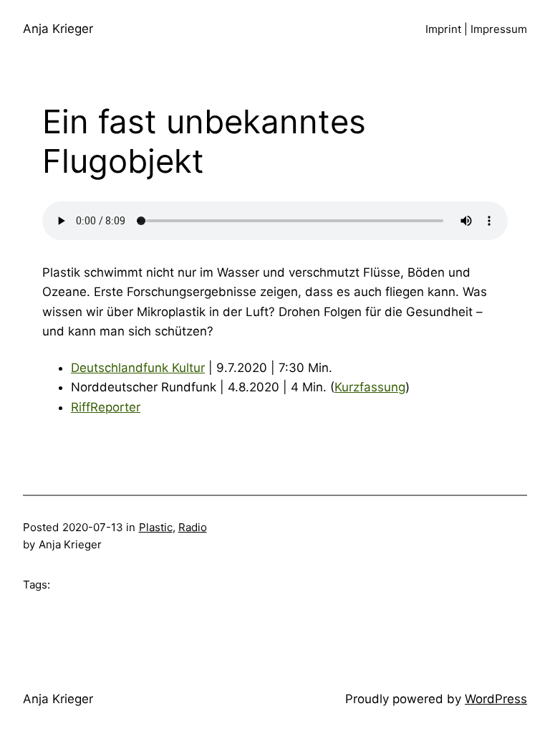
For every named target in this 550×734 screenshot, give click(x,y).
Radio (192, 527)
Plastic (156, 527)
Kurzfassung (369, 387)
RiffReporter (105, 407)
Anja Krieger (58, 29)
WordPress (496, 699)
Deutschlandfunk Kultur (138, 368)
